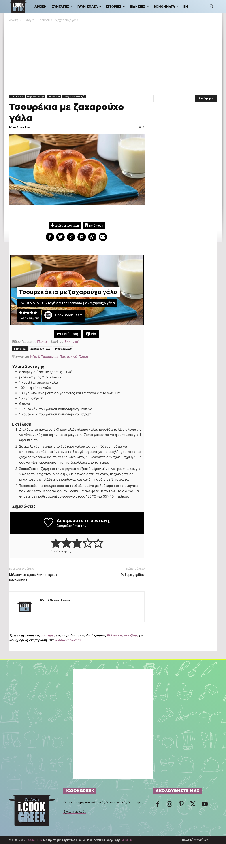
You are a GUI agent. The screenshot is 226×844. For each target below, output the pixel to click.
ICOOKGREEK (34, 840)
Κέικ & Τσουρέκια (44, 356)
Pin (93, 334)
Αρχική (40, 6)
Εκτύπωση (95, 225)
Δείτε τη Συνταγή (67, 225)
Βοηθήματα (164, 6)
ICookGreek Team (20, 127)
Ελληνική (71, 341)
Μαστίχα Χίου (63, 348)
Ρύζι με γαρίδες (133, 575)
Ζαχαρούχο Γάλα (40, 348)
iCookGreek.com (68, 640)
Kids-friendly (17, 96)
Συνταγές (60, 6)
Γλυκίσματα (87, 6)
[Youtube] (204, 805)
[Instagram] (169, 805)
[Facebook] (157, 805)
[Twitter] (192, 805)
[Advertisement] (113, 55)
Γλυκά (42, 341)
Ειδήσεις (137, 6)
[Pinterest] (181, 805)
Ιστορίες (113, 6)
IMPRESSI (126, 840)
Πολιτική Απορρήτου (195, 839)
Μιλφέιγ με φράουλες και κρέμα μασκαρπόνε (33, 577)
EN (185, 6)
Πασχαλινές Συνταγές (74, 96)
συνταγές (47, 635)
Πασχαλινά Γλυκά (74, 356)
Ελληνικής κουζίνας (122, 635)
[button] (211, 7)
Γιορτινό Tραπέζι (35, 96)
